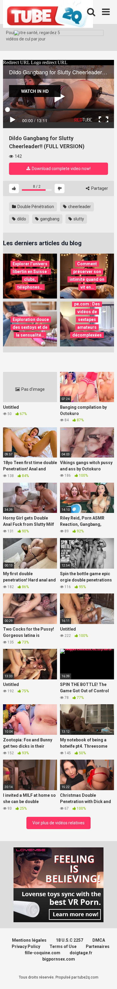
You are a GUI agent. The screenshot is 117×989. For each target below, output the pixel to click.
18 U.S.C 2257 (69, 940)
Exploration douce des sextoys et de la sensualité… (31, 327)
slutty (78, 218)
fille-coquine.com (42, 952)
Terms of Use (63, 946)
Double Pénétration (35, 206)
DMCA (98, 940)
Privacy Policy (26, 946)
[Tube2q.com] (48, 15)
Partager (99, 188)
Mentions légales (29, 940)
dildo (21, 218)
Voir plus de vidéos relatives (58, 822)
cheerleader (79, 206)
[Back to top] (106, 977)
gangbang (49, 218)
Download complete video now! (61, 168)
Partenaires (98, 946)
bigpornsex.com (58, 959)
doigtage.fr (81, 952)
